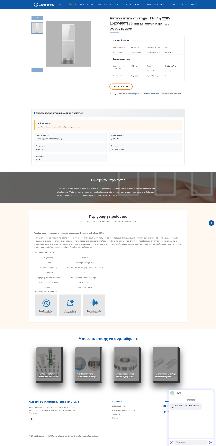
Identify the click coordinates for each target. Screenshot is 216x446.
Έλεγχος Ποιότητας (132, 4)
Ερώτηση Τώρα (121, 86)
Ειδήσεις (172, 4)
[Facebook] (31, 419)
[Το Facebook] (214, 220)
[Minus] (210, 393)
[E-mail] (214, 225)
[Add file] (171, 442)
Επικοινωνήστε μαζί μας (154, 4)
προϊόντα (116, 414)
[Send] (210, 442)
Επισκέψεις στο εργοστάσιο (109, 4)
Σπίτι (60, 4)
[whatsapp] (214, 230)
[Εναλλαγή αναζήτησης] (182, 4)
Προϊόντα (70, 4)
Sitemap (115, 418)
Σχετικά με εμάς (87, 4)
